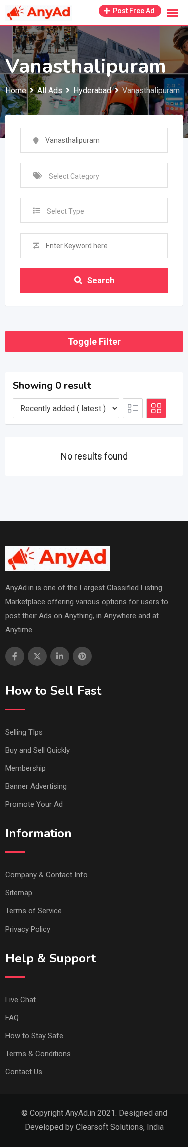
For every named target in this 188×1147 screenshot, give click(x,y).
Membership (25, 768)
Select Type (65, 211)
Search (100, 280)
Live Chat (20, 999)
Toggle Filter (94, 341)
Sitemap (18, 892)
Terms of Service (33, 910)
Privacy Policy (27, 929)
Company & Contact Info (46, 874)
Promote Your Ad (34, 804)
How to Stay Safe (34, 1035)
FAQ (12, 1017)
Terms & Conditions (38, 1053)
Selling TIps (24, 732)
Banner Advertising (36, 786)
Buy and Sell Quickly (37, 750)
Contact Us (23, 1071)
